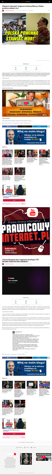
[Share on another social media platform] (49, 126)
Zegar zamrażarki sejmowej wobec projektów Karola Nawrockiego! (7, 391)
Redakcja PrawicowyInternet (9, 10)
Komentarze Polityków (29, 10)
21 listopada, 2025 (30, 395)
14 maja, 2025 (41, 165)
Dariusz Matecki (26, 263)
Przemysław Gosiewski (21, 354)
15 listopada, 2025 (42, 396)
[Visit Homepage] (26, 1)
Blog (4, 156)
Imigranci (24, 10)
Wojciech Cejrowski (27, 123)
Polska (31, 263)
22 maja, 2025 (29, 163)
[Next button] (31, 459)
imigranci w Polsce (16, 123)
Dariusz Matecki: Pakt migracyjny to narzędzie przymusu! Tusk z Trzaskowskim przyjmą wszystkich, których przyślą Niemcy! (44, 161)
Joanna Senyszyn (13, 354)
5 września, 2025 (5, 165)
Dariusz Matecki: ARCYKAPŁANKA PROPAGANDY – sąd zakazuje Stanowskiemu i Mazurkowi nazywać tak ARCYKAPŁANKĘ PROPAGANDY (19, 393)
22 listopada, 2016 (18, 10)
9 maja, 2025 (17, 182)
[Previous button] (21, 459)
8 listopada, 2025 (17, 415)
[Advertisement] (26, 52)
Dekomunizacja (7, 354)
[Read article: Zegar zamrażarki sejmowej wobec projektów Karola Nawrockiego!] (7, 385)
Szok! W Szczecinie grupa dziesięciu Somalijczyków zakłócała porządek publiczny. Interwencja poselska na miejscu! (19, 161)
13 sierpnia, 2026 (5, 393)
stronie (14, 467)
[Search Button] (49, 1)
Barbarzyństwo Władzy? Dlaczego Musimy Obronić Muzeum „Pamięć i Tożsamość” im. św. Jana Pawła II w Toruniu (32, 392)
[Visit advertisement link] (26, 136)
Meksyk (21, 123)
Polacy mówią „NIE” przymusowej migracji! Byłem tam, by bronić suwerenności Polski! (6, 178)
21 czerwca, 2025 (17, 164)
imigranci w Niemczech (8, 123)
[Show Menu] (2, 1)
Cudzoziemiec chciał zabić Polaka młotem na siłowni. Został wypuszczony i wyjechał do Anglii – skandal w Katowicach (19, 178)
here (33, 442)
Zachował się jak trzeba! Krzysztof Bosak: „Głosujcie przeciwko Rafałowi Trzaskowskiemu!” (32, 160)
